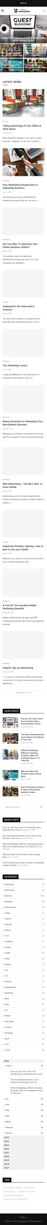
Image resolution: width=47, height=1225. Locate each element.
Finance (24, 930)
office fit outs (9, 1191)
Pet (24, 1010)
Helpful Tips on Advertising (18, 668)
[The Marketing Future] (23, 343)
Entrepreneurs (24, 907)
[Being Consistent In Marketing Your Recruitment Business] (23, 399)
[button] (3, 43)
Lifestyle (24, 981)
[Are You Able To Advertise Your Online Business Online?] (23, 221)
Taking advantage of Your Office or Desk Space (22, 127)
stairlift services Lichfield (13, 1195)
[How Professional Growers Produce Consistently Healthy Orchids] (10, 791)
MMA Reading (29, 1188)
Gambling (24, 941)
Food (24, 936)
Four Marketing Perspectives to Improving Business (20, 186)
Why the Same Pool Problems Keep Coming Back (12, 67)
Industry (24, 964)
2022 (6, 1148)
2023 (6, 1145)
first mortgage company (12, 1188)
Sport (24, 1039)
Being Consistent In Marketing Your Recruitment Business (23, 422)
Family (24, 913)
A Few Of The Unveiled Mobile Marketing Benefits (19, 606)
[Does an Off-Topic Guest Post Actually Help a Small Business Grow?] (23, 29)
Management (24, 987)
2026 (6, 1061)
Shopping (24, 1033)
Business (24, 896)
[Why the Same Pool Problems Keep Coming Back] (10, 775)
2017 (6, 1167)
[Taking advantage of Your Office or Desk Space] (23, 103)
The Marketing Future (15, 365)
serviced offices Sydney (26, 1191)
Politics (24, 1016)
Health (24, 953)
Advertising (24, 884)
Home (24, 959)
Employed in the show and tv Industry (19, 307)
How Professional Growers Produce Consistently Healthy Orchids (35, 66)
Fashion (24, 919)
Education (24, 901)
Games (24, 947)
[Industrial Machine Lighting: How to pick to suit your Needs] (23, 523)
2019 (6, 1160)
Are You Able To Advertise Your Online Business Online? (20, 245)
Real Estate (24, 1021)
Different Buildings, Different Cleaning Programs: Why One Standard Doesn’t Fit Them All (35, 50)
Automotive (24, 890)
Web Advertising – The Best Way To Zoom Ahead (22, 485)
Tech (24, 1044)
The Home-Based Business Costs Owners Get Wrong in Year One (11, 53)
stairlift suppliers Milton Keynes (15, 1199)
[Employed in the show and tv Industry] (23, 284)
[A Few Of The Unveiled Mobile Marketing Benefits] (23, 583)
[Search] (44, 10)
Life (24, 976)
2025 (6, 1137)
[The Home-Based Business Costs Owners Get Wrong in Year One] (10, 738)
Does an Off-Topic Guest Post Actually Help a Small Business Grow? (23, 39)
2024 (6, 1141)
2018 (6, 1164)
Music (24, 998)
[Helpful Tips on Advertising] (23, 645)
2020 (6, 1156)
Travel (24, 1050)
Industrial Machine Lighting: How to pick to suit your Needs (23, 547)
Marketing (24, 993)
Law (24, 970)
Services (24, 1027)
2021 (6, 1152)
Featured (24, 924)
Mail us (23, 3)
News (24, 1004)
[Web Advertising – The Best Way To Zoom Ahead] (23, 461)
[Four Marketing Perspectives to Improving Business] (23, 162)
